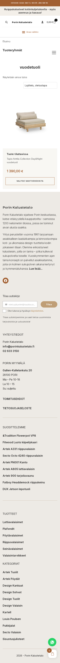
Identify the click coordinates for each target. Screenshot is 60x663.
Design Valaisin (12, 605)
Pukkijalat (9, 625)
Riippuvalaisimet (13, 542)
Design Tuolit (11, 599)
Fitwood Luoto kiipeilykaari (20, 442)
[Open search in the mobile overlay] (6, 22)
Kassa (21, 3)
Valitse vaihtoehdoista (30, 181)
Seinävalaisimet (13, 548)
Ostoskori (15, 3)
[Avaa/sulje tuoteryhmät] (54, 52)
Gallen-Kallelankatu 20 (17, 370)
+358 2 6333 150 (43, 3)
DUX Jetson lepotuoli (16, 489)
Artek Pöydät (11, 579)
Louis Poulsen (12, 619)
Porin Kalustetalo (22, 22)
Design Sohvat (12, 592)
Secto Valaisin (12, 632)
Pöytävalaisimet (13, 535)
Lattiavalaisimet (13, 522)
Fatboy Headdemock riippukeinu (24, 482)
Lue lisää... (35, 268)
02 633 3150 (11, 351)
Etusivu (6, 41)
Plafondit (8, 528)
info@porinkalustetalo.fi (18, 346)
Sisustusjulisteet (13, 639)
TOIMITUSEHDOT (14, 399)
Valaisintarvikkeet (14, 555)
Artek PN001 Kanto (15, 462)
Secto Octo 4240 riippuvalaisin (23, 455)
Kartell (7, 612)
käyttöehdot (37, 310)
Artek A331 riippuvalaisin (19, 449)
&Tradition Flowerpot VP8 (19, 435)
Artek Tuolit (10, 572)
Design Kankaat (13, 585)
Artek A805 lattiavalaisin (19, 469)
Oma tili (28, 3)
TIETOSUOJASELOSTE (17, 408)
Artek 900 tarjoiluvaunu (18, 475)
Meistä (34, 3)
